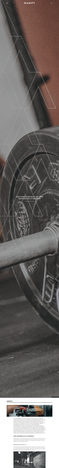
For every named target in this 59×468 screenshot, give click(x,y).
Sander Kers (32, 201)
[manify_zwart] (29, 3)
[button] (7, 3)
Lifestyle (9, 401)
